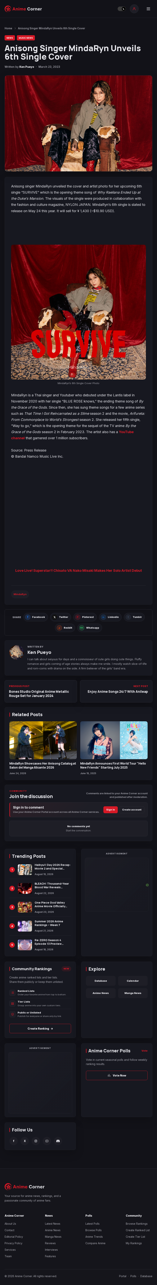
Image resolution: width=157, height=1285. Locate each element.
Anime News (101, 993)
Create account (131, 809)
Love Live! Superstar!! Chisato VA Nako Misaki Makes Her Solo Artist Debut (78, 570)
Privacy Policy (13, 1243)
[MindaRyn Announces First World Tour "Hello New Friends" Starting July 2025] (114, 740)
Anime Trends (94, 1236)
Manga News (132, 993)
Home (8, 28)
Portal (122, 1276)
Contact (9, 1230)
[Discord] (58, 1141)
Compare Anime (95, 1243)
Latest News (52, 1223)
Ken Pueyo (26, 66)
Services (10, 1249)
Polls (133, 1276)
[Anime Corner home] (23, 9)
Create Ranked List (138, 1230)
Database (101, 980)
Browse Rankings (137, 1223)
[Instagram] (36, 1141)
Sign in (110, 809)
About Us (10, 1223)
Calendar (133, 980)
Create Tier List (135, 1236)
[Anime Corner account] (134, 8)
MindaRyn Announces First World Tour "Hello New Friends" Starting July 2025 (113, 765)
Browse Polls (93, 1230)
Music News (26, 37)
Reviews (50, 1243)
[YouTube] (47, 1141)
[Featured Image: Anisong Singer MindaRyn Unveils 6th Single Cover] (78, 123)
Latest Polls (92, 1223)
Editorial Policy (14, 1236)
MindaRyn (20, 594)
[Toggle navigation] (148, 9)
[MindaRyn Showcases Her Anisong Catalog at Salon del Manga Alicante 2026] (43, 740)
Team (8, 1256)
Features (50, 1256)
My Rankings (134, 1243)
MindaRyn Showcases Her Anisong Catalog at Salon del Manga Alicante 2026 (42, 765)
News (10, 37)
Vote (144, 1050)
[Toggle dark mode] (122, 9)
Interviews (51, 1249)
